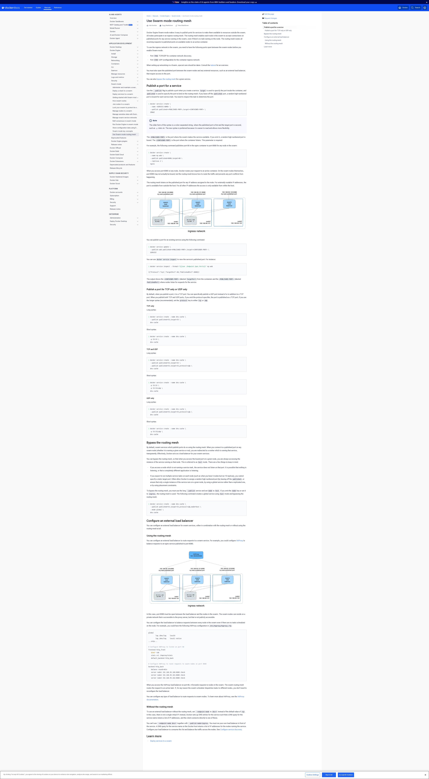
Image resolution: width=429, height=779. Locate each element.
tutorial (213, 65)
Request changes (270, 18)
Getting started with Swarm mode (124, 97)
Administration (115, 218)
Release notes (116, 145)
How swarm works (119, 101)
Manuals (47, 7)
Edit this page (269, 14)
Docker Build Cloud (117, 155)
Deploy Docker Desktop (118, 221)
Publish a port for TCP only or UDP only (167, 289)
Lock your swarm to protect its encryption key (125, 108)
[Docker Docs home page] (11, 7)
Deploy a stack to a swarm (122, 91)
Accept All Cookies (346, 775)
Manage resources (118, 74)
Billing (112, 199)
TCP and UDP (152, 349)
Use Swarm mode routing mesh (124, 134)
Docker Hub (114, 180)
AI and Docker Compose (119, 35)
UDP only (150, 398)
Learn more (154, 736)
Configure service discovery (231, 729)
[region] (214, 775)
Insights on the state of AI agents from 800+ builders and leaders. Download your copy (217, 2)
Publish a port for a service (164, 85)
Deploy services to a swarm (123, 94)
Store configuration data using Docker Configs (125, 128)
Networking (115, 60)
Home (148, 16)
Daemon (114, 71)
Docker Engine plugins (119, 141)
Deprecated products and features (122, 165)
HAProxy (239, 541)
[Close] (425, 774)
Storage (114, 57)
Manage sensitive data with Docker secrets (125, 114)
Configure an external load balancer (170, 520)
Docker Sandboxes (117, 21)
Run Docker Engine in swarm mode (125, 124)
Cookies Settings (312, 775)
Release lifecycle (116, 168)
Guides (38, 7)
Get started (28, 7)
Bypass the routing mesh (163, 442)
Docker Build (114, 151)
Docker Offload (115, 148)
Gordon (112, 32)
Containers (115, 64)
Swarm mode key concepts (123, 131)
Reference (58, 7)
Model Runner (115, 28)
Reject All (329, 775)
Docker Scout (115, 184)
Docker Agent (115, 38)
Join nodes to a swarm (121, 104)
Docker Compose (116, 158)
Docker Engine (115, 50)
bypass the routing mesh (166, 79)
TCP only (150, 306)
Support (113, 206)
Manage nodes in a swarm (122, 111)
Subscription (114, 196)
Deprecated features (118, 138)
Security (114, 81)
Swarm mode (116, 84)
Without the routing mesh (160, 706)
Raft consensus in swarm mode (124, 121)
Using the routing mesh (159, 535)
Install (113, 54)
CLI (112, 67)
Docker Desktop (116, 47)
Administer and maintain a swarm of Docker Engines (125, 87)
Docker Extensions (117, 161)
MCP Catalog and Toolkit (121, 25)
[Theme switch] (425, 7)
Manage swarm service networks (125, 118)
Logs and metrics (117, 77)
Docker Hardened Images (119, 177)
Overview (113, 18)
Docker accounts (116, 192)
